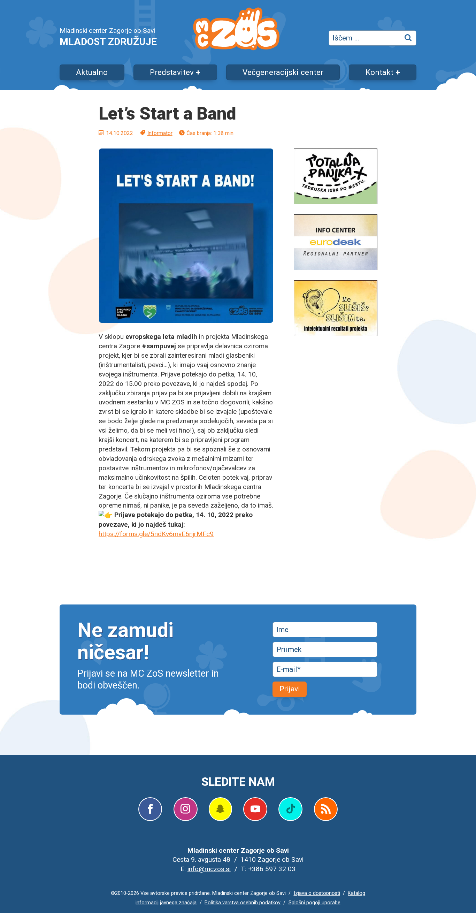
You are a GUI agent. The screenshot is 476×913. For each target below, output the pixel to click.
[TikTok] (290, 809)
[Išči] (408, 38)
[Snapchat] (220, 809)
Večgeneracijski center (283, 72)
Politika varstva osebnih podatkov (243, 903)
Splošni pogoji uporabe (314, 903)
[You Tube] (255, 809)
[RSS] (326, 809)
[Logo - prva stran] (236, 30)
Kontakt (379, 72)
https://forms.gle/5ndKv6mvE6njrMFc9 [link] (156, 534)
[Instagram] (185, 809)
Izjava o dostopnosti (317, 893)
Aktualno (92, 72)
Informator (159, 133)
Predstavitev (172, 72)
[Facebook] (150, 809)
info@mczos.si (209, 869)
